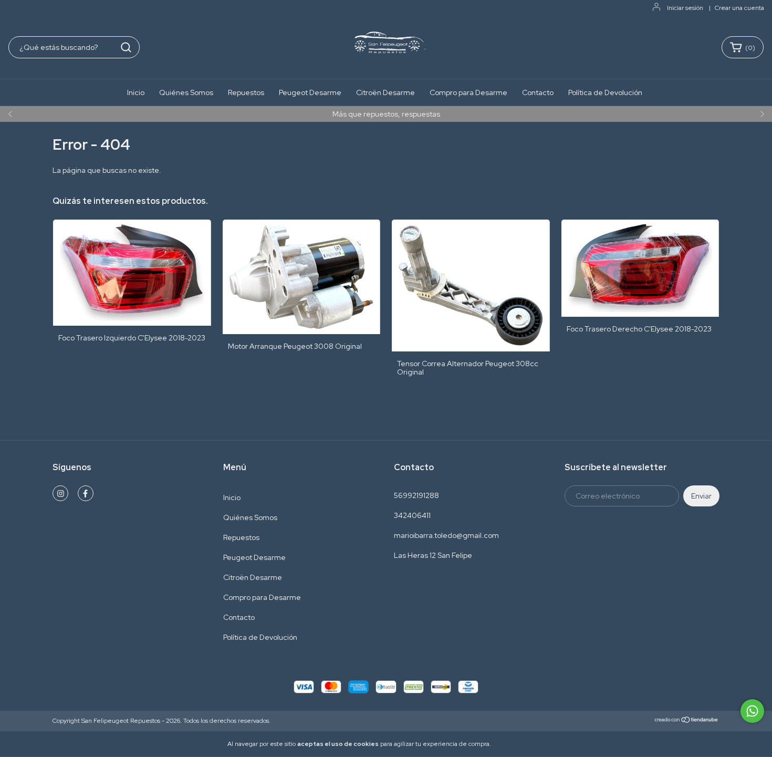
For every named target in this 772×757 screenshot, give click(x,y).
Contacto (538, 92)
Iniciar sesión (685, 8)
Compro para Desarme (468, 92)
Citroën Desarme (385, 92)
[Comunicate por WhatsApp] (752, 711)
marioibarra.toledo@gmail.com (446, 535)
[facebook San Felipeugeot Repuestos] (85, 493)
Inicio (135, 92)
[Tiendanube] (686, 721)
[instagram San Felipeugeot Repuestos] (60, 493)
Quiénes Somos (186, 92)
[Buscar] (126, 47)
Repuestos (246, 92)
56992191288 (416, 495)
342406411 (412, 515)
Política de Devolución (605, 92)
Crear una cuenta (739, 8)
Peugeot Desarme (310, 92)
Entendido (522, 744)
